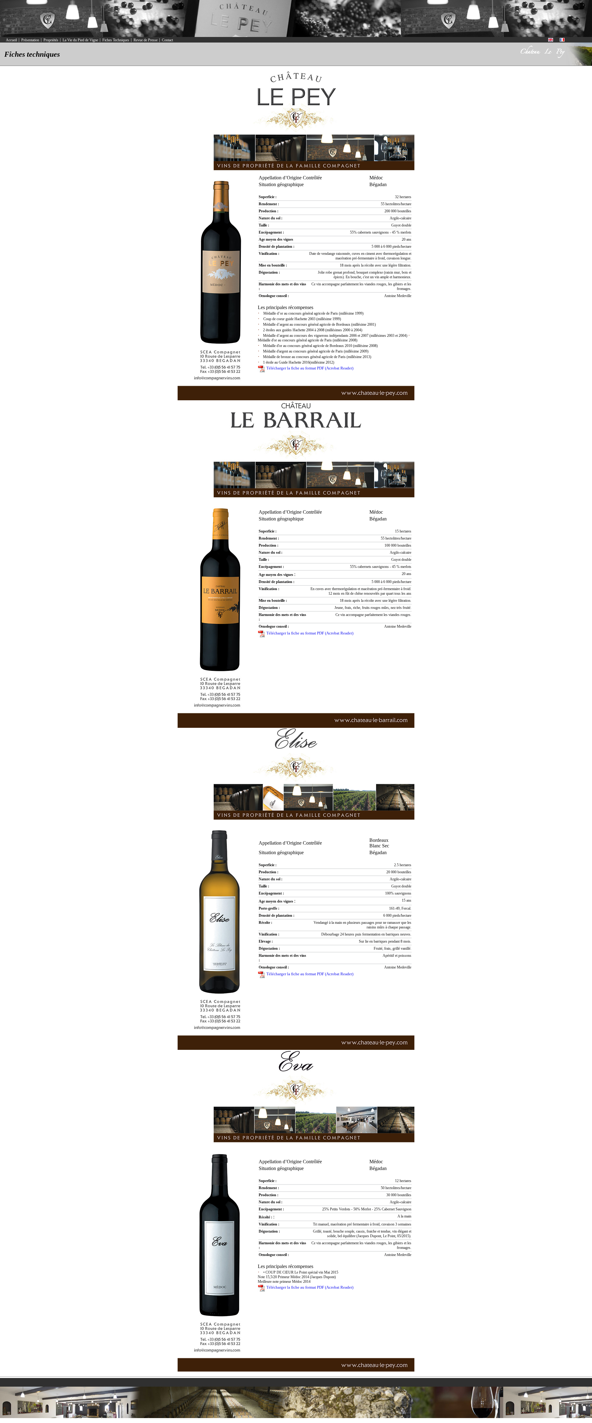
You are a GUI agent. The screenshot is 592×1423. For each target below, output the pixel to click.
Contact (167, 40)
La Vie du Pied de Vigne (80, 40)
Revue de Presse (146, 40)
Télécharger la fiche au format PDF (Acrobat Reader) (309, 368)
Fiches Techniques (115, 40)
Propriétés (50, 40)
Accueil (11, 40)
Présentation (30, 40)
